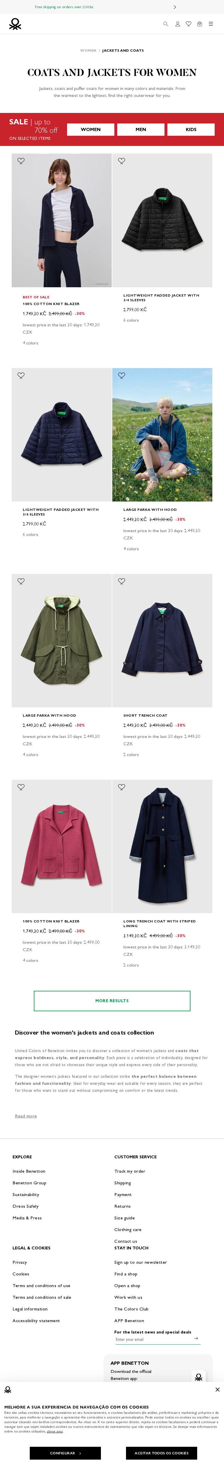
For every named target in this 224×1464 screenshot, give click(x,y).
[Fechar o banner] (218, 1390)
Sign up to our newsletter (140, 1262)
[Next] (175, 7)
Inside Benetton (29, 1171)
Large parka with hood (150, 509)
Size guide (124, 1218)
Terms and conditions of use (42, 1285)
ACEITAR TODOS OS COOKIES (161, 1453)
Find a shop (126, 1274)
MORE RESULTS (112, 1000)
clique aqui (55, 1431)
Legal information (30, 1309)
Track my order (129, 1171)
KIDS (191, 129)
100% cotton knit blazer (51, 304)
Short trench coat (145, 715)
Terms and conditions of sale (42, 1297)
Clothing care (128, 1229)
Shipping (122, 1183)
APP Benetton (129, 1320)
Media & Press (27, 1218)
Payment (123, 1194)
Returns (122, 1206)
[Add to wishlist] (21, 161)
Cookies (21, 1274)
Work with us (128, 1297)
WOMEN (91, 129)
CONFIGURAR (62, 1453)
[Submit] (196, 1338)
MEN (141, 129)
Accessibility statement (36, 1320)
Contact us (125, 1241)
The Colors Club (131, 1309)
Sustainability (26, 1194)
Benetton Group (29, 1183)
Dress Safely (25, 1206)
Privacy (20, 1262)
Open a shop (127, 1285)
